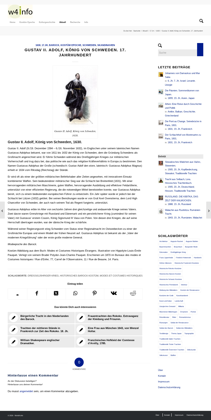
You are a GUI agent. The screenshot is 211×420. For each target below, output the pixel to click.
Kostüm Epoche (71, 45)
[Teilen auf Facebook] (36, 293)
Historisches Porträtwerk (168, 285)
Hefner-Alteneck (165, 263)
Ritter (174, 317)
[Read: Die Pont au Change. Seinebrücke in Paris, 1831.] (161, 122)
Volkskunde (191, 350)
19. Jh (177, 98)
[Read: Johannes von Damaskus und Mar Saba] (161, 74)
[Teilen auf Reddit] (133, 293)
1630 (38, 45)
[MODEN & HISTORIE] (20, 11)
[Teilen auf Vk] (113, 293)
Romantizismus (185, 317)
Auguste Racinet (177, 241)
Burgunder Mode (191, 247)
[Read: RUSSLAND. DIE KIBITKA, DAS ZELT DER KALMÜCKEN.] (161, 198)
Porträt (193, 312)
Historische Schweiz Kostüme (170, 279)
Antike (171, 111)
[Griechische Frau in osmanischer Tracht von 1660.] (2, 210)
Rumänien (186, 217)
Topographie (189, 333)
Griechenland (171, 115)
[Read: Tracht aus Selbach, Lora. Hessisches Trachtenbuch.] (161, 180)
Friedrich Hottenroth (183, 258)
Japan (191, 98)
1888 (170, 204)
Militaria (181, 306)
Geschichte (189, 111)
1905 (170, 169)
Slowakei (169, 173)
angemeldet (26, 391)
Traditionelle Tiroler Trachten (170, 344)
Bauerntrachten (165, 247)
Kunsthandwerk (182, 295)
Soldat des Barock (166, 328)
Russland (186, 204)
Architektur (163, 241)
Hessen (169, 190)
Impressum (164, 381)
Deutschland (187, 186)
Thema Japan (176, 333)
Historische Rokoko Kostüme (170, 268)
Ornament (184, 312)
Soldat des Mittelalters (184, 328)
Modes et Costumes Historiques (121, 275)
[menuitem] (12, 22)
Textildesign (163, 333)
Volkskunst (163, 355)
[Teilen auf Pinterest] (94, 293)
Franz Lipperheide (166, 258)
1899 (170, 98)
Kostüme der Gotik (166, 295)
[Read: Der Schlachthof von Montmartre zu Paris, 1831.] (161, 136)
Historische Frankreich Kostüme (187, 263)
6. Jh (170, 80)
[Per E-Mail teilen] (17, 294)
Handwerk (198, 258)
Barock (54, 45)
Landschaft (179, 301)
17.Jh (45, 45)
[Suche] (200, 22)
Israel (183, 80)
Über (160, 370)
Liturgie (168, 84)
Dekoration (163, 252)
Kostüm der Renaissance (189, 290)
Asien (184, 98)
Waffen (173, 355)
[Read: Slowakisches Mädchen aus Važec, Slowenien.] (161, 163)
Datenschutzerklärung (169, 387)
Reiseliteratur (164, 317)
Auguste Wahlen (192, 241)
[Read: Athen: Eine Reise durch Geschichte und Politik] (161, 105)
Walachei (197, 217)
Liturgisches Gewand (167, 306)
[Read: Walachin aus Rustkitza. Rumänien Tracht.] (161, 211)
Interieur (184, 285)
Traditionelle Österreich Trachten (171, 350)
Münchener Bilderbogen (168, 312)
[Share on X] (56, 293)
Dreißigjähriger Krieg (43, 275)
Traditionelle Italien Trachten (169, 339)
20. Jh (177, 169)
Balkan (178, 111)
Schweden (89, 45)
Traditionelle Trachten (186, 173)
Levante (191, 80)
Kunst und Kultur (165, 301)
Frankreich (186, 129)
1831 (170, 129)
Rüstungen (163, 323)
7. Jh (176, 80)
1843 (170, 217)
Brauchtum (178, 247)
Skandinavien (106, 45)
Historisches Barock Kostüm (79, 275)
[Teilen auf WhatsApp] (75, 293)
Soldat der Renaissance (179, 323)
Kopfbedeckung (189, 169)
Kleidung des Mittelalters (168, 290)
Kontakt (162, 375)
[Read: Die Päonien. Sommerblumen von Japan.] (161, 92)
